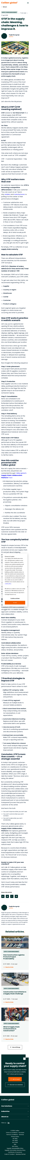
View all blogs (16, 1047)
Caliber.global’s (13, 475)
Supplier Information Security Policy (15, 1150)
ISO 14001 (15, 1140)
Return (5, 6)
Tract (10, 478)
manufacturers (19, 194)
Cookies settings (15, 598)
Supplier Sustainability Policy (15, 1148)
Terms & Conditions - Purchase (15, 1132)
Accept (15, 602)
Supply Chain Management (9, 12)
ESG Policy (15, 1146)
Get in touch (16, 1079)
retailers (7, 194)
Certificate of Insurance (15, 1152)
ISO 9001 (15, 1138)
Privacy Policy (15, 1136)
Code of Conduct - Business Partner (15, 1154)
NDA (15, 1144)
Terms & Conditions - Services (15, 1134)
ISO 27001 (15, 1142)
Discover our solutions (16, 1085)
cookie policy (8, 583)
